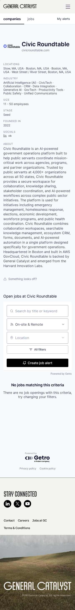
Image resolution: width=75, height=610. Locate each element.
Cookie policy (48, 468)
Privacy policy (28, 468)
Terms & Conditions (17, 528)
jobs (31, 19)
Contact (9, 520)
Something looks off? (22, 279)
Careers (23, 520)
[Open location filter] (63, 337)
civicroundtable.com (35, 50)
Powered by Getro (61, 373)
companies (12, 19)
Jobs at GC (39, 520)
